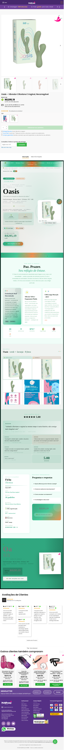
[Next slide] (59, 45)
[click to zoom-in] (32, 45)
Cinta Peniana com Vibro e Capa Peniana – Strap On (40, 672)
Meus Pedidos (35, 708)
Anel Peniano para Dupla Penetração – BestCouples (24, 672)
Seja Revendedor (36, 713)
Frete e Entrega (24, 716)
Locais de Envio (24, 719)
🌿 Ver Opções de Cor (13, 243)
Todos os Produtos (24, 721)
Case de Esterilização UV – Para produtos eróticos (7, 673)
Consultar (22, 145)
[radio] (5, 118)
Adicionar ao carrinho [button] (40, 685)
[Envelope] (13, 725)
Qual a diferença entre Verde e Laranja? (46, 483)
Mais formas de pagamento (12, 106)
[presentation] (59, 652)
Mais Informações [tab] (36, 157)
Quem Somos (23, 705)
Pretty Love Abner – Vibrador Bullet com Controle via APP (56, 672)
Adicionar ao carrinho (35, 128)
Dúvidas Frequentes (25, 710)
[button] (6, 127)
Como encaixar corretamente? (43, 494)
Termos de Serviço (24, 718)
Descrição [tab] (25, 157)
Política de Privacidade (25, 711)
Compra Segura (24, 706)
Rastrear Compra (36, 711)
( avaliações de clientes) (15, 111)
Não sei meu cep (6, 147)
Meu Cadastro (36, 706)
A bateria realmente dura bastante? (45, 489)
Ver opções (7, 685)
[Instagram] (8, 725)
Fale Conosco (23, 708)
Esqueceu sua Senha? (37, 710)
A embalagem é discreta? (42, 499)
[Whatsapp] (3, 725)
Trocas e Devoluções (25, 713)
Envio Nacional (33, 648)
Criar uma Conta (36, 705)
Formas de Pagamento (25, 715)
